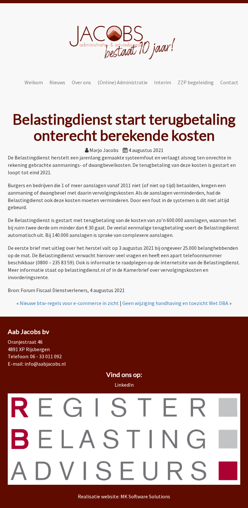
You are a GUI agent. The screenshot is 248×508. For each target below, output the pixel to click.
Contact (229, 82)
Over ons (81, 82)
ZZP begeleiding (196, 82)
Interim (162, 82)
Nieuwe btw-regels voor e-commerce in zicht (69, 303)
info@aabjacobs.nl (45, 364)
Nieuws (57, 82)
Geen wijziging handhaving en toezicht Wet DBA (175, 303)
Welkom (34, 82)
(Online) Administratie (123, 82)
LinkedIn (124, 384)
